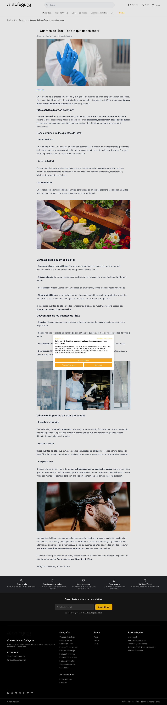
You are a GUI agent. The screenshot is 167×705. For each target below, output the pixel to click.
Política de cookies (104, 339)
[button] (59, 338)
